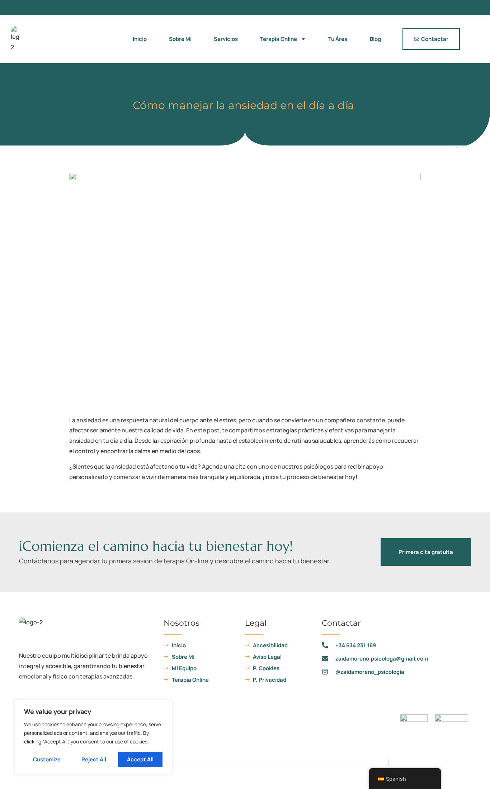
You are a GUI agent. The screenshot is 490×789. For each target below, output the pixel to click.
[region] (93, 737)
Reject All (93, 759)
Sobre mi (180, 39)
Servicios (226, 39)
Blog (375, 39)
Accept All (140, 759)
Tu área (338, 39)
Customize (47, 759)
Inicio (140, 39)
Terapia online (278, 39)
